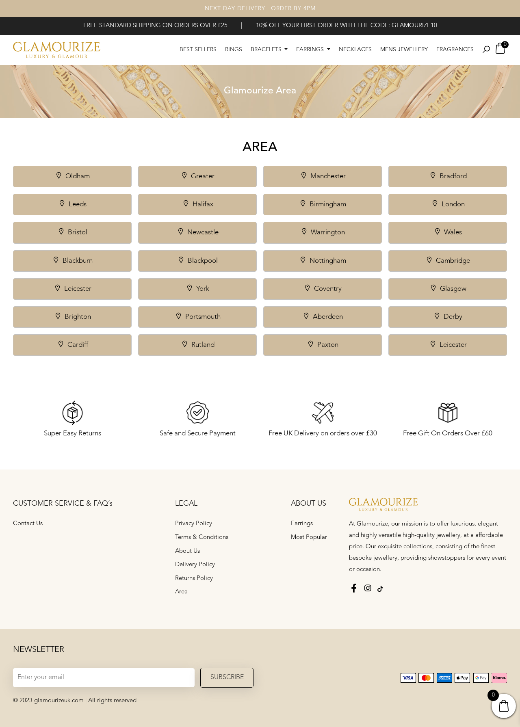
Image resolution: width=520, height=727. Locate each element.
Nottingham (327, 260)
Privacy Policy (193, 524)
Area (181, 592)
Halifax (202, 204)
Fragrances (455, 49)
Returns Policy (194, 579)
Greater (201, 176)
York (202, 289)
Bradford (452, 176)
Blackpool (202, 260)
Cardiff (77, 345)
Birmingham (327, 204)
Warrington (327, 232)
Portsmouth (202, 317)
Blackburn (77, 260)
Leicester (77, 289)
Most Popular (309, 537)
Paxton (327, 345)
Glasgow (452, 289)
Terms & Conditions (201, 537)
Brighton (77, 317)
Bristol (76, 232)
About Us (187, 551)
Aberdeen (327, 317)
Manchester (327, 176)
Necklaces (355, 49)
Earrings (310, 49)
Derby (452, 317)
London (452, 204)
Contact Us (28, 524)
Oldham (77, 176)
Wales (452, 232)
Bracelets (267, 49)
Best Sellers (198, 49)
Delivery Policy (195, 565)
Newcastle (202, 232)
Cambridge (452, 260)
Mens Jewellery (404, 49)
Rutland (202, 345)
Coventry (327, 289)
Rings (233, 49)
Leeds (77, 204)
